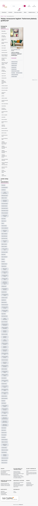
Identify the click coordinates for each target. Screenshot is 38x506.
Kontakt (15, 492)
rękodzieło (3, 117)
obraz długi (3, 45)
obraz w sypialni (4, 114)
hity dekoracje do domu (4, 136)
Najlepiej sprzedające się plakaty (4, 155)
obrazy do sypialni (5, 87)
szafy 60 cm (4, 73)
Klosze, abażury (4, 119)
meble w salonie (4, 98)
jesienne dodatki (4, 128)
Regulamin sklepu (29, 485)
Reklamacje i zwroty (4, 473)
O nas (14, 491)
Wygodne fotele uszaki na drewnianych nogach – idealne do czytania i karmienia (19, 476)
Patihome (2, 16)
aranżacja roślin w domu (5, 112)
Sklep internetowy (17, 504)
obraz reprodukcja (5, 103)
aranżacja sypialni (14, 76)
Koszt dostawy (3, 472)
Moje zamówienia (4, 492)
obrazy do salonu (4, 90)
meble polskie (4, 77)
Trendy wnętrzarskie (4, 175)
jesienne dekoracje (5, 130)
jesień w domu (4, 132)
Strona (33, 79)
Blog (5, 16)
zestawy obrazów (5, 85)
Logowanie (3, 491)
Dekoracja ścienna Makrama (5, 160)
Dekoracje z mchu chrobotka (18, 484)
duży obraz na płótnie (4, 40)
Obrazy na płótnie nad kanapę (31, 472)
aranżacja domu (14, 67)
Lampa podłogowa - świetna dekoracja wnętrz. (5, 163)
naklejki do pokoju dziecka (5, 101)
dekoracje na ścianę (19, 72)
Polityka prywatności (29, 484)
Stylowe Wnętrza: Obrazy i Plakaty (5, 55)
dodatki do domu (14, 65)
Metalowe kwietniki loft (5, 483)
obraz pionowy (4, 50)
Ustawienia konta (4, 494)
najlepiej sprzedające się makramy (4, 147)
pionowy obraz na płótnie (5, 43)
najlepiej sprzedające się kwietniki (4, 151)
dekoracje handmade (15, 74)
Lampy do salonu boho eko (4, 167)
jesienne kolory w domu (4, 122)
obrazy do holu (4, 33)
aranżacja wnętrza (14, 63)
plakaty (3, 95)
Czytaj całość (13, 58)
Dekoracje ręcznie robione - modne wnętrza (5, 63)
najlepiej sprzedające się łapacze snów (4, 142)
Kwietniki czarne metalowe (5, 485)
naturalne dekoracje (3, 125)
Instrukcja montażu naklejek (5, 474)
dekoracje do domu (14, 61)
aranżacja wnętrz (4, 52)
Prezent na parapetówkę (4, 109)
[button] (25, 6)
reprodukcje (4, 105)
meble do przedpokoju (4, 71)
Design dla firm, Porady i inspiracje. (4, 59)
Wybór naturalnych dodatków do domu (4, 82)
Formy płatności (3, 471)
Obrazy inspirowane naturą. (4, 171)
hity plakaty (13, 72)
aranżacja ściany (14, 69)
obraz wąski (4, 47)
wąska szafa (4, 75)
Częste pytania (28, 483)
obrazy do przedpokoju (4, 36)
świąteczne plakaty (3, 93)
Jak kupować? (28, 482)
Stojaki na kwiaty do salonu (5, 484)
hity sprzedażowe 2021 (5, 139)
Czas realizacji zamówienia (5, 470)
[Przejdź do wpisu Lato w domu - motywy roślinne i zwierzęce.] (16, 37)
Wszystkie (3, 31)
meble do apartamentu (4, 67)
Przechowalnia (3, 493)
